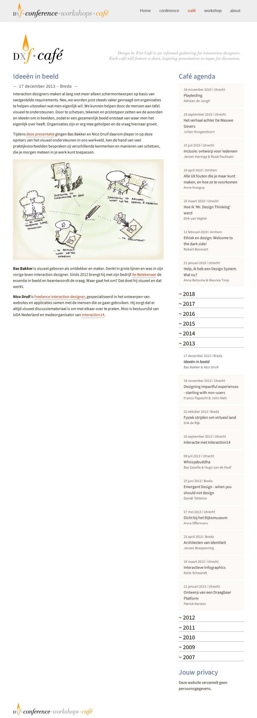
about (235, 11)
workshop (213, 11)
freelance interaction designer (59, 296)
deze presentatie (40, 134)
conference (169, 11)
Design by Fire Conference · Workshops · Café (53, 709)
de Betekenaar (144, 274)
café (192, 11)
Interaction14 (93, 315)
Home (145, 11)
